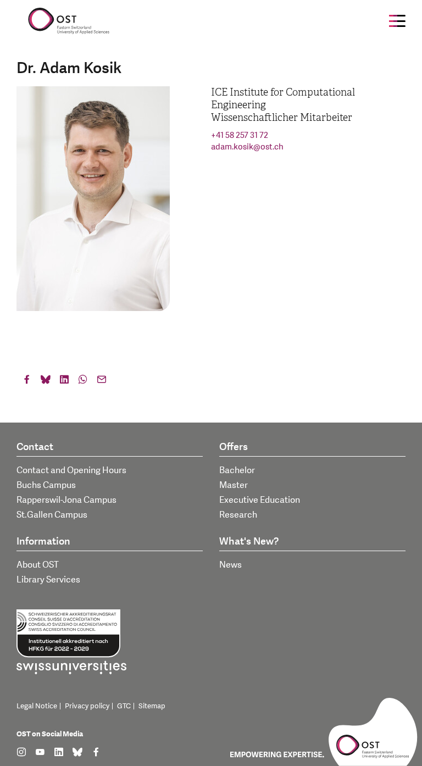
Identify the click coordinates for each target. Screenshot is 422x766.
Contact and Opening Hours (71, 470)
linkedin (64, 382)
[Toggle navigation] (397, 21)
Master (233, 485)
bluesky (46, 382)
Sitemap (151, 706)
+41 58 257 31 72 (239, 135)
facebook (27, 382)
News (230, 565)
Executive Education (259, 500)
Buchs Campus (46, 485)
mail (102, 382)
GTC (124, 706)
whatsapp (83, 382)
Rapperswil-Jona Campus (66, 500)
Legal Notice (36, 706)
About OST (37, 565)
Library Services (48, 580)
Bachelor (237, 470)
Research (238, 515)
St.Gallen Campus (51, 515)
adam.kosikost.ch (247, 147)
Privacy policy (87, 706)
